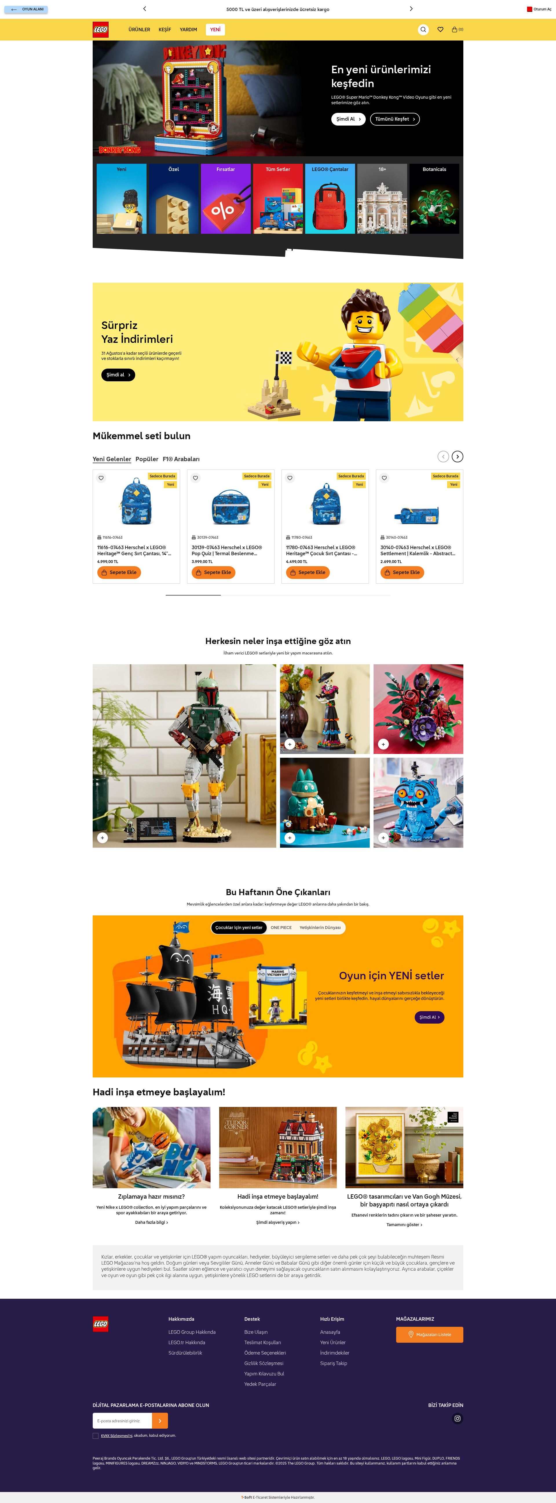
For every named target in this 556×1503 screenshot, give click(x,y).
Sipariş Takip (333, 1363)
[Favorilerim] (440, 30)
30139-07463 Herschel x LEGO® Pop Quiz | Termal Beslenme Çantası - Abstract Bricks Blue (227, 550)
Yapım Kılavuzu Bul (264, 1374)
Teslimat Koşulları (262, 1342)
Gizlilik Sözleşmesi (264, 1363)
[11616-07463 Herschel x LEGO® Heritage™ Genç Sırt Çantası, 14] (136, 500)
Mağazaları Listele (433, 1334)
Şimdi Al (345, 119)
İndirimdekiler (335, 1353)
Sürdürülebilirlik (185, 1353)
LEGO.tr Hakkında (187, 1342)
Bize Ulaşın (256, 1332)
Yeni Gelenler (112, 458)
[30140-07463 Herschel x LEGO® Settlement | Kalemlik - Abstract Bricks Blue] (419, 500)
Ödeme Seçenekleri (265, 1353)
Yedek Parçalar (260, 1384)
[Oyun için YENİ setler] (278, 996)
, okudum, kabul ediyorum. (138, 1436)
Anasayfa (330, 1332)
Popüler (147, 458)
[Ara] (423, 29)
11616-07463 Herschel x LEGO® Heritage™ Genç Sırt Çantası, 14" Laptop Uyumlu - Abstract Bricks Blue (133, 550)
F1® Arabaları (181, 458)
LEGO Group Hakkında (192, 1332)
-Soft (247, 1497)
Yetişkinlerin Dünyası (320, 927)
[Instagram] (457, 1418)
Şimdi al (115, 375)
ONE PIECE (281, 927)
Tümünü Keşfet (392, 119)
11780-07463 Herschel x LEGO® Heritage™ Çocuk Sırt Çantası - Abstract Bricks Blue (320, 550)
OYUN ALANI (32, 9)
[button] (146, 9)
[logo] (101, 29)
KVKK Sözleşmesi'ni (116, 1436)
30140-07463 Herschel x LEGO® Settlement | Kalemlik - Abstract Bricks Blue (416, 550)
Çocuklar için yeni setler (239, 927)
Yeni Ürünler (333, 1342)
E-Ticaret (260, 1497)
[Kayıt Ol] (160, 1421)
